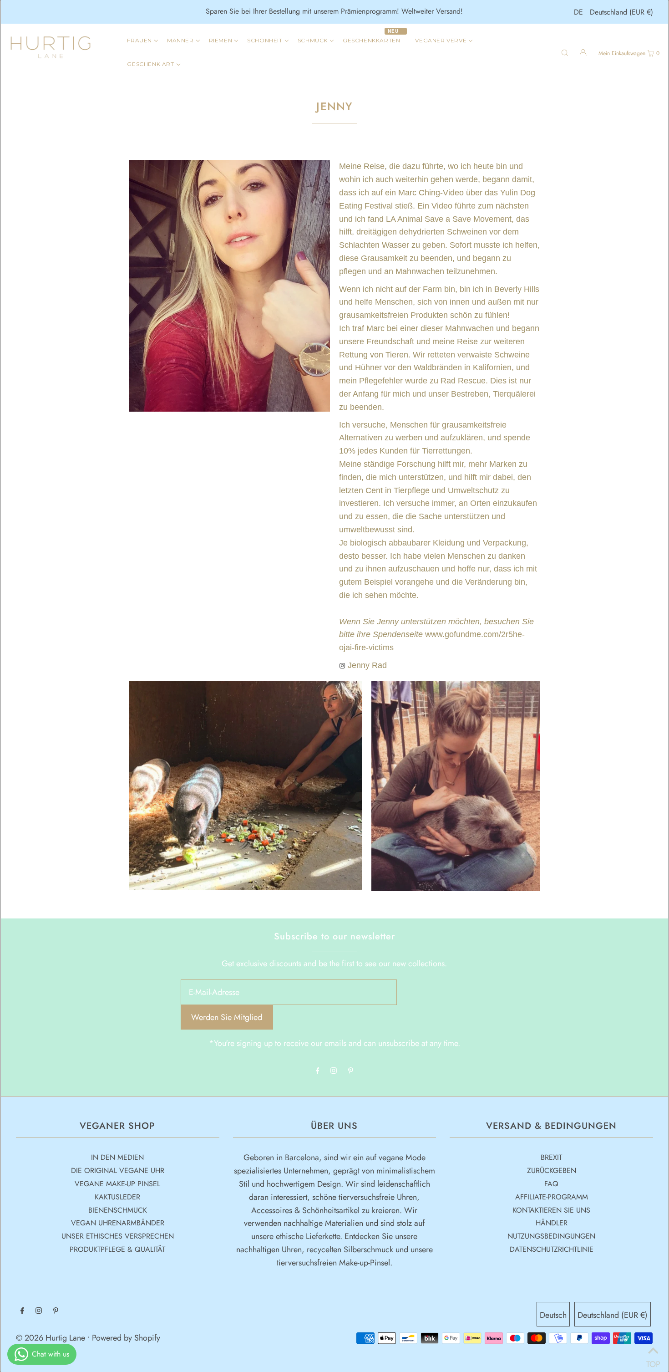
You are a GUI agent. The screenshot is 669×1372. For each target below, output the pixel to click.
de (578, 12)
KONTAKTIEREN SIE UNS (551, 1210)
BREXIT (551, 1157)
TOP (653, 1360)
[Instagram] (333, 1071)
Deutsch (553, 1315)
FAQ (551, 1183)
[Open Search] (565, 52)
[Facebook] (317, 1071)
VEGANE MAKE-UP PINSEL (117, 1183)
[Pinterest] (350, 1071)
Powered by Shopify (126, 1338)
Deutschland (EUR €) (621, 12)
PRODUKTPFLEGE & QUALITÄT (117, 1249)
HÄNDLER (552, 1223)
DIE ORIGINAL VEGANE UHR (117, 1170)
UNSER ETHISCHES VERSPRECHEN (117, 1236)
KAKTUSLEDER (117, 1197)
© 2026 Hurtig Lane (51, 1338)
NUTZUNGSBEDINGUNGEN (551, 1236)
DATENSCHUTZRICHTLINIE (551, 1249)
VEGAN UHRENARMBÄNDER (117, 1223)
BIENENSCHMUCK (117, 1210)
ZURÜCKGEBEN (551, 1170)
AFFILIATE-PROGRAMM (551, 1197)
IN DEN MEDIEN (117, 1157)
